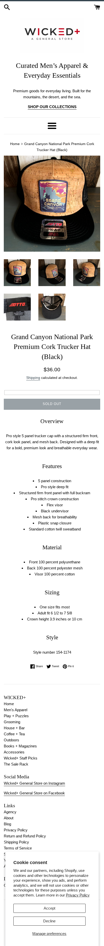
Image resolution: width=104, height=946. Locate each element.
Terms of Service (18, 848)
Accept (49, 908)
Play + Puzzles (16, 716)
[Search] (7, 7)
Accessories (14, 752)
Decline (49, 921)
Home (9, 704)
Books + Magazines (20, 746)
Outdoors (11, 740)
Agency (10, 812)
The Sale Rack (16, 764)
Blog (7, 824)
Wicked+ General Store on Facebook (34, 793)
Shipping (33, 378)
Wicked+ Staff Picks (20, 758)
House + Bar (14, 728)
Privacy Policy (78, 895)
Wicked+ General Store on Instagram (34, 783)
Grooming (12, 722)
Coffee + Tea (14, 734)
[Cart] (97, 7)
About (8, 818)
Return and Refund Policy (25, 836)
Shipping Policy (16, 842)
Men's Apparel (15, 710)
